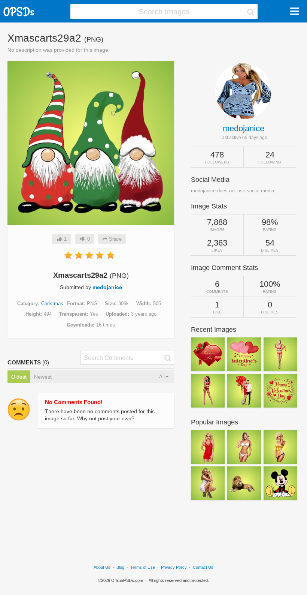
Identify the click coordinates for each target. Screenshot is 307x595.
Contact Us (203, 567)
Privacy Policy (174, 567)
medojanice (107, 287)
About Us (102, 567)
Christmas (52, 303)
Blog (120, 567)
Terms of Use (142, 567)
